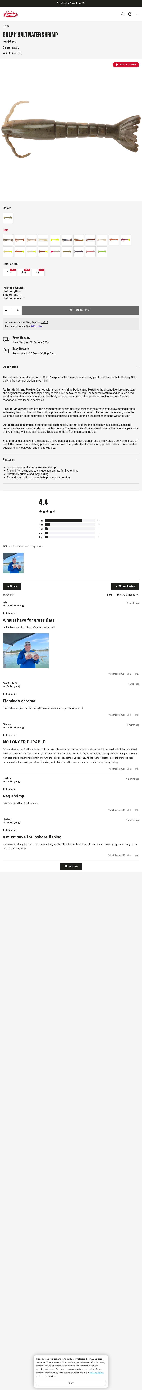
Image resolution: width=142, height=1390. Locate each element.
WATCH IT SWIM (128, 64)
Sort (109, 594)
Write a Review (128, 587)
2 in (11, 271)
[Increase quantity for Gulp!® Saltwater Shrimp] (17, 310)
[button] (12, 53)
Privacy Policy (97, 1372)
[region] (13, 563)
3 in (25, 271)
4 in (39, 271)
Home (6, 25)
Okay (71, 1383)
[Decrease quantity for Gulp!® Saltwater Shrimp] (6, 310)
